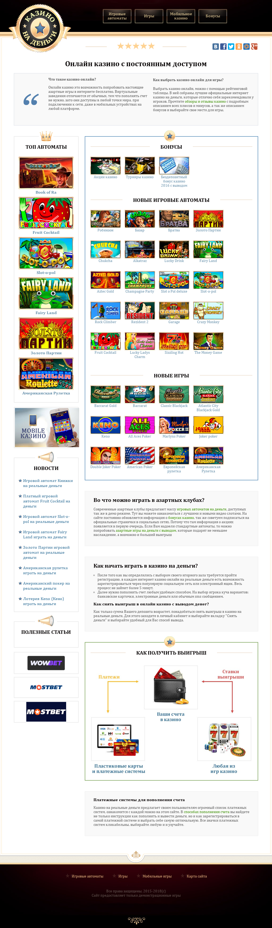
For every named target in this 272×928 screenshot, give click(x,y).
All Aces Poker (139, 436)
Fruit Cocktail (105, 352)
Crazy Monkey (208, 322)
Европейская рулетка (174, 469)
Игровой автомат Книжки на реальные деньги (48, 483)
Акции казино (105, 177)
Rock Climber (105, 322)
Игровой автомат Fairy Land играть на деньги (45, 534)
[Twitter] (231, 46)
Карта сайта (197, 876)
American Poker (140, 467)
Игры (123, 876)
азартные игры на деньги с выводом (146, 530)
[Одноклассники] (239, 46)
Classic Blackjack (174, 405)
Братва (174, 230)
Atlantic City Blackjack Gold (208, 407)
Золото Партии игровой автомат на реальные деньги (46, 552)
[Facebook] (223, 46)
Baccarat (140, 405)
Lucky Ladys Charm (140, 354)
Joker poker (208, 436)
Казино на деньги (39, 28)
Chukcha (105, 261)
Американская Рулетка (208, 469)
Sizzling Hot (174, 352)
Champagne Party (139, 291)
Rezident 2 (139, 322)
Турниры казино (140, 177)
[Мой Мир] (246, 46)
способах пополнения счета (207, 812)
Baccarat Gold (105, 405)
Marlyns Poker (174, 436)
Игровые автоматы (87, 876)
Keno (105, 436)
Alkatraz (140, 261)
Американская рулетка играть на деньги (45, 570)
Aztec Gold (105, 291)
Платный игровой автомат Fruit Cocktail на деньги (46, 501)
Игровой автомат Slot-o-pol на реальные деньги (46, 519)
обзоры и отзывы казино (205, 101)
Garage (174, 322)
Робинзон (105, 230)
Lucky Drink (174, 261)
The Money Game (208, 352)
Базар (139, 230)
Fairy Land (208, 261)
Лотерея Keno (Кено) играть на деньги (43, 601)
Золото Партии (208, 230)
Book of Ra (46, 192)
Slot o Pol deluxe (174, 291)
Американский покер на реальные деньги (46, 586)
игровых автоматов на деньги (201, 509)
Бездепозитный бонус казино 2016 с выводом (174, 181)
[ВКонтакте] (215, 46)
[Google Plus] (254, 46)
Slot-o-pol (208, 291)
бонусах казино (181, 517)
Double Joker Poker (105, 467)
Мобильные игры (157, 876)
